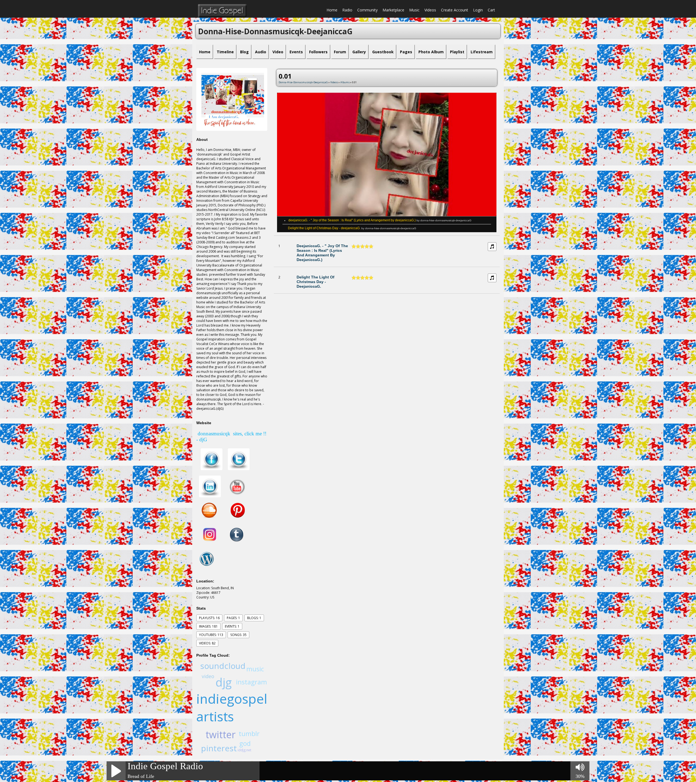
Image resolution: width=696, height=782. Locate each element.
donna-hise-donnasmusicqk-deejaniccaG (303, 82)
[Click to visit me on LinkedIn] (209, 486)
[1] (354, 246)
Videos (430, 10)
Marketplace (393, 10)
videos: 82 (207, 643)
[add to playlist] (492, 246)
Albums (345, 82)
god (245, 743)
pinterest (219, 748)
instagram (251, 681)
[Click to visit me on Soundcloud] (209, 510)
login (478, 10)
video (208, 676)
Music (414, 10)
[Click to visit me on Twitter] (238, 459)
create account (454, 10)
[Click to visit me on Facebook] (211, 459)
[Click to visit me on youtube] (237, 486)
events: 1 (232, 626)
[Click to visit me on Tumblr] (235, 534)
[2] (356, 246)
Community (367, 10)
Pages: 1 (233, 618)
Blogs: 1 (254, 618)
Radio (347, 10)
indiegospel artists (231, 707)
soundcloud (223, 665)
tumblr (249, 733)
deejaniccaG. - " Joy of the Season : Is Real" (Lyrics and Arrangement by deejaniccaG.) (379, 220)
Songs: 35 (238, 634)
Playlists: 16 (209, 618)
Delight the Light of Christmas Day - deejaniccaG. (352, 228)
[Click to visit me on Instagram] (209, 534)
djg (224, 682)
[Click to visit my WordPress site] (206, 558)
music (255, 668)
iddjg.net (244, 750)
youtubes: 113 (211, 634)
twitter (221, 734)
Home (332, 10)
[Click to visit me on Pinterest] (234, 510)
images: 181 (208, 626)
